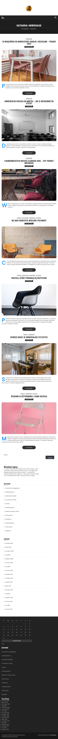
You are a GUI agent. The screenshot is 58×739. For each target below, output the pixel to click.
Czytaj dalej (29, 93)
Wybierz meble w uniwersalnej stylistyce (29, 337)
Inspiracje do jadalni (10, 496)
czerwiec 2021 (9, 590)
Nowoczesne (25, 218)
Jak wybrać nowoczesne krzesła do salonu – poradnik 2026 (20, 470)
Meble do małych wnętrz (12, 511)
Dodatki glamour (10, 492)
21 (21, 632)
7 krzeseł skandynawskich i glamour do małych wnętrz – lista (21, 469)
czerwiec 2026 (9, 551)
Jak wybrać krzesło (10, 500)
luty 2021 (7, 605)
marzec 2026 (9, 563)
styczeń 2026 (9, 570)
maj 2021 (7, 594)
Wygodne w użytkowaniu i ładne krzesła (29, 396)
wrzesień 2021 (9, 578)
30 (29, 635)
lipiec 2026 (8, 547)
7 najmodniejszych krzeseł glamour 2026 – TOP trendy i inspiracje (29, 161)
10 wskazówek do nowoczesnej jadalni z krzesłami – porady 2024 (29, 42)
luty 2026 (7, 566)
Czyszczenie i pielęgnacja (12, 488)
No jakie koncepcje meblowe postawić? (29, 220)
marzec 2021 (8, 601)
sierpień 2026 (9, 543)
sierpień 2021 (8, 582)
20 (16, 632)
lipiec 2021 (8, 586)
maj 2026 (7, 555)
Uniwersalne (29, 39)
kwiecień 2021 (9, 597)
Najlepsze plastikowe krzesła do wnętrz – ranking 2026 (19, 472)
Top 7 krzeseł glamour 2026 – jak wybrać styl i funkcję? (19, 475)
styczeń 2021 (8, 609)
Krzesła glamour (9, 507)
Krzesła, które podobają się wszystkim (29, 278)
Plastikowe (8, 519)
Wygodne (38, 218)
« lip (3, 644)
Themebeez (53, 735)
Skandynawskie (9, 523)
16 (29, 629)
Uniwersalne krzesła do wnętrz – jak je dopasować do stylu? (29, 102)
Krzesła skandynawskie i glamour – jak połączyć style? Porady (21, 474)
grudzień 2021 (9, 574)
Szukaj (5, 455)
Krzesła (19, 218)
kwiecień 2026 (9, 559)
